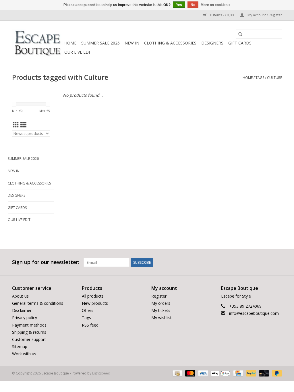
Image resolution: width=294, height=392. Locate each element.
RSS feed (90, 325)
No (193, 5)
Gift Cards (240, 43)
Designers (212, 43)
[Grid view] (16, 125)
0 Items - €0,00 (222, 15)
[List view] (23, 125)
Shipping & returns (29, 332)
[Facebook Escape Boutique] (256, 262)
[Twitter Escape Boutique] (267, 262)
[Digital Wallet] (220, 373)
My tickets (160, 310)
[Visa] (202, 373)
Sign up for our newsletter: (45, 262)
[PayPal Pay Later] (276, 373)
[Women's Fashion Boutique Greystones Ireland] (37, 43)
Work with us (24, 353)
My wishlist (161, 317)
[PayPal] (250, 373)
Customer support (29, 339)
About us (20, 296)
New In (132, 43)
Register (159, 296)
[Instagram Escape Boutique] (277, 262)
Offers (87, 310)
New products (95, 303)
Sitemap (19, 346)
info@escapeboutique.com (254, 313)
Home (70, 43)
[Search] (240, 34)
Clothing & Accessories (170, 43)
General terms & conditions (37, 303)
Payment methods (29, 325)
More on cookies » (216, 5)
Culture (274, 77)
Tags (260, 77)
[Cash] (177, 373)
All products (93, 296)
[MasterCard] (189, 373)
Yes (179, 5)
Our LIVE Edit (78, 52)
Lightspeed (101, 373)
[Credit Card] (237, 373)
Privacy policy (24, 317)
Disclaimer (22, 310)
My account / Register (264, 15)
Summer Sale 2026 (100, 43)
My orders (160, 303)
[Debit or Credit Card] (263, 373)
